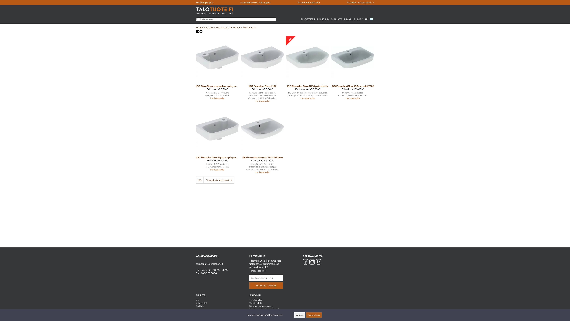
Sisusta (336, 19)
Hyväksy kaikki (313, 315)
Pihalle (350, 19)
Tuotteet (308, 19)
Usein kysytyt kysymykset (261, 306)
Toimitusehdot (255, 303)
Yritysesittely (202, 303)
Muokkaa (300, 315)
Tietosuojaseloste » (258, 270)
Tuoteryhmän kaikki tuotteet (219, 180)
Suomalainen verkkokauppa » (255, 2)
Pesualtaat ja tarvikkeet (229, 27)
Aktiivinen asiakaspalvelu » (360, 2)
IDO (200, 180)
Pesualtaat (249, 27)
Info (360, 19)
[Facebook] (305, 262)
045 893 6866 (209, 273)
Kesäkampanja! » (204, 2)
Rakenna (323, 19)
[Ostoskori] (366, 19)
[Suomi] (372, 19)
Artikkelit (200, 306)
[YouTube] (318, 262)
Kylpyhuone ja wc (205, 27)
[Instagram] (312, 262)
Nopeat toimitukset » (309, 2)
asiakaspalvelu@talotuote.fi (209, 263)
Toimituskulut (255, 299)
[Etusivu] (214, 13)
